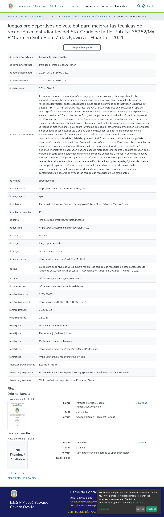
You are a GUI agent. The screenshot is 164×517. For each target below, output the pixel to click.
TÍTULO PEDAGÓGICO (67, 16)
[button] (143, 6)
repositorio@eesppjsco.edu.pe (87, 501)
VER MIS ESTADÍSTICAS (82, 512)
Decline (140, 508)
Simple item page (82, 47)
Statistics (75, 6)
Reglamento (90, 6)
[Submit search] (139, 6)
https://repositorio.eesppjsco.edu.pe (90, 505)
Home (11, 16)
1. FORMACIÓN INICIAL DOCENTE (34, 16)
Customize (104, 508)
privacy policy (138, 502)
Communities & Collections (32, 6)
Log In (150, 6)
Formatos (107, 6)
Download (141, 403)
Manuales (121, 6)
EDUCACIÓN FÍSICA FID (98, 16)
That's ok (151, 508)
